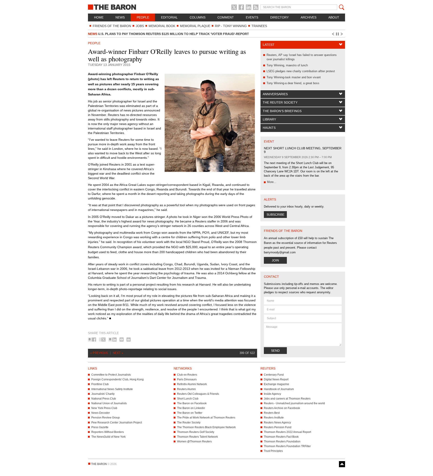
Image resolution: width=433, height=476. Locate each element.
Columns (197, 17)
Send (275, 350)
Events (252, 17)
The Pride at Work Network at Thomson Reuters (206, 417)
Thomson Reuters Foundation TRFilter (287, 446)
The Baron (128, 7)
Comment (225, 17)
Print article (129, 339)
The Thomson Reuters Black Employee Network (206, 427)
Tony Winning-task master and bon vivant (294, 77)
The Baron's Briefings (282, 111)
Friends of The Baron (112, 26)
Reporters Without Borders (107, 432)
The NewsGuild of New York (108, 436)
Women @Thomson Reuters (194, 441)
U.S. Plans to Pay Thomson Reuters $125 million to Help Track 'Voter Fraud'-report (168, 34)
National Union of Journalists (109, 403)
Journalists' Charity (103, 393)
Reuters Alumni (186, 389)
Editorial (169, 17)
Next (342, 34)
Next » (118, 353)
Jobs (140, 26)
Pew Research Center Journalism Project (116, 422)
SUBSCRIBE (275, 214)
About (333, 17)
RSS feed (255, 7)
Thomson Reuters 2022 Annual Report (287, 432)
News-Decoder (100, 412)
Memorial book (162, 26)
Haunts (269, 127)
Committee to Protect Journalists (111, 374)
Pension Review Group (105, 417)
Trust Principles (273, 451)
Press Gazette (99, 427)
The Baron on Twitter (189, 412)
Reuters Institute (274, 417)
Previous (332, 34)
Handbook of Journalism (279, 389)
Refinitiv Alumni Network (192, 384)
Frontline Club (100, 384)
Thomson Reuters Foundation (282, 441)
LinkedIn (248, 7)
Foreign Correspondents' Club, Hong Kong (117, 379)
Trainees (259, 26)
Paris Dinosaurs (187, 379)
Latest (268, 44)
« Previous (99, 353)
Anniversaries (275, 94)
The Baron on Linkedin (191, 408)
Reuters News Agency (277, 422)
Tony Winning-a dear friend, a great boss (293, 83)
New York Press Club (104, 408)
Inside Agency (272, 393)
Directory (279, 17)
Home (99, 17)
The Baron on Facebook (192, 403)
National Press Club (103, 398)
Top (342, 464)
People (143, 17)
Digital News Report (276, 379)
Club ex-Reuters (187, 374)
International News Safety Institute (112, 389)
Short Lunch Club (187, 398)
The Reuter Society (280, 102)
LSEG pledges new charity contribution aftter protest (301, 71)
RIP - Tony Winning (231, 26)
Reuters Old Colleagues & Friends (198, 393)
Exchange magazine (276, 384)
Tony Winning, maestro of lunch (287, 65)
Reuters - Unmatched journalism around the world (294, 403)
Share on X (103, 339)
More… (271, 182)
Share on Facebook (94, 339)
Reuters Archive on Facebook (282, 408)
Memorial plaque (195, 26)
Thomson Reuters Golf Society (195, 432)
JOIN (275, 260)
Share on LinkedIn (115, 339)
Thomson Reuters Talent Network (197, 436)
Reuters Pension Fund (277, 427)
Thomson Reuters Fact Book (281, 436)
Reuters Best (272, 412)
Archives (308, 17)
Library (269, 119)
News (120, 17)
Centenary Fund (274, 374)
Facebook (241, 7)
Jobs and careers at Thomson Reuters (287, 398)
